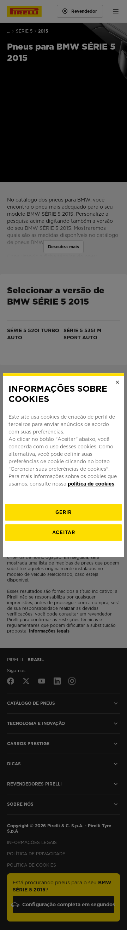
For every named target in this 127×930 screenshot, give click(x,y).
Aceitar (63, 532)
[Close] (117, 382)
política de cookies (91, 484)
